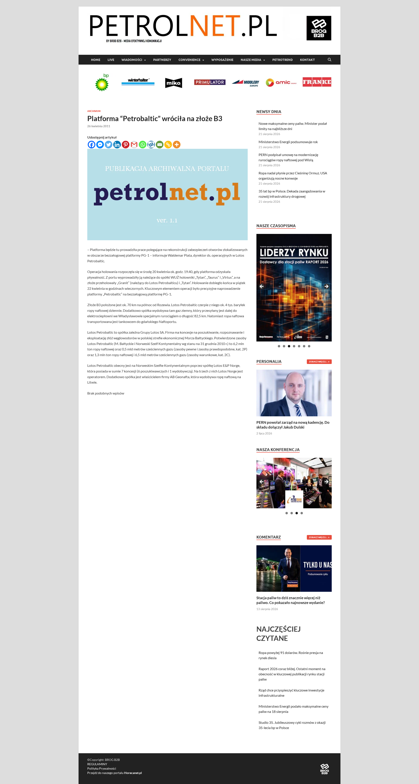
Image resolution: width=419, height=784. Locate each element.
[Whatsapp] (142, 144)
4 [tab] (294, 346)
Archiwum (94, 111)
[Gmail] (134, 144)
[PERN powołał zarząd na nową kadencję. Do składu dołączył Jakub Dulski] (294, 392)
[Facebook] (91, 144)
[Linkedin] (117, 144)
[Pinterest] (125, 144)
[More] (176, 144)
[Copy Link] (168, 144)
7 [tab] (309, 346)
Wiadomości (132, 60)
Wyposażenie (222, 60)
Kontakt (307, 60)
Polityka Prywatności (101, 768)
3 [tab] (289, 346)
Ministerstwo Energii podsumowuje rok (288, 142)
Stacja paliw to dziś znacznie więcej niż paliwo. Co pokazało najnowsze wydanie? (290, 600)
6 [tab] (304, 346)
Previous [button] (262, 286)
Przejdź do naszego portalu (114, 773)
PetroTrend (282, 60)
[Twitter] (108, 144)
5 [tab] (299, 346)
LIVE (111, 60)
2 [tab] (284, 346)
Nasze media (251, 60)
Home (95, 60)
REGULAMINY (97, 764)
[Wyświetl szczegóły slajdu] (294, 287)
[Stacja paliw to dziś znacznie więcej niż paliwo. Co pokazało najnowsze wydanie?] (294, 568)
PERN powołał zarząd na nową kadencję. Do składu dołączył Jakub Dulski (293, 424)
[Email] (159, 144)
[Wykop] (151, 144)
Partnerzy (162, 60)
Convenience (189, 60)
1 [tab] (279, 346)
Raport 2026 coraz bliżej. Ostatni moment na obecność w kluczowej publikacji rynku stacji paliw (292, 674)
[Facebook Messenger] (100, 144)
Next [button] (326, 286)
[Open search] (329, 60)
